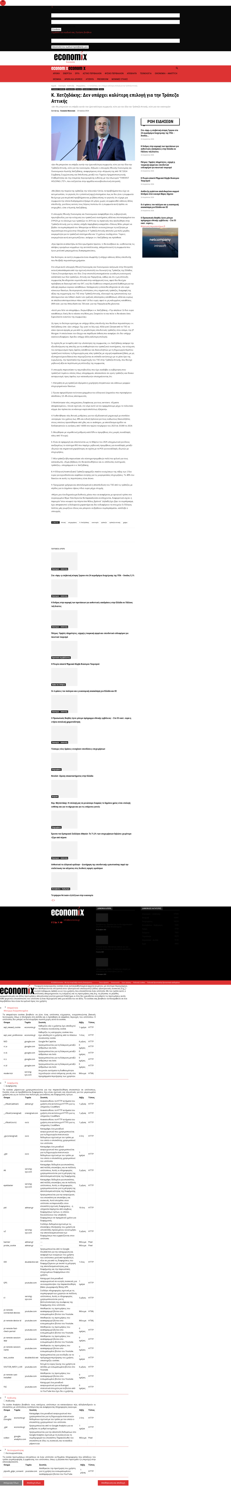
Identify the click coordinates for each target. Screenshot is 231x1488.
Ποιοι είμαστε (104, 983)
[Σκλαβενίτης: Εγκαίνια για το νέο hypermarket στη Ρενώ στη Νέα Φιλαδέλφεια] (115, 917)
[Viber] (95, 537)
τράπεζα (104, 522)
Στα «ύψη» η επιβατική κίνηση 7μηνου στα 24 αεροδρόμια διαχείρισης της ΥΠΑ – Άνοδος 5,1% (92, 575)
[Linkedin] (101, 537)
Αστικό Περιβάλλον (92, 73)
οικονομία (95, 522)
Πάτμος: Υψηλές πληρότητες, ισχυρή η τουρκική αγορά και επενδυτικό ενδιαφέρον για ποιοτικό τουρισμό (158, 165)
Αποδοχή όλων (34, 1483)
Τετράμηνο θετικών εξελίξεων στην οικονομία (72, 895)
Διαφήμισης (12, 1083)
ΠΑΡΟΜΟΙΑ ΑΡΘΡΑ (58, 549)
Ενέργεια (67, 73)
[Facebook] (73, 537)
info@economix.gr (72, 920)
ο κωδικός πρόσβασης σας (63, 26)
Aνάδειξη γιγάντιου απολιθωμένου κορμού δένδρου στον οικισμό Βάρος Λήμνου (160, 192)
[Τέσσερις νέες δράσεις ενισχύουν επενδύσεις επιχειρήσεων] (93, 735)
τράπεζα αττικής (114, 522)
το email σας (56, 44)
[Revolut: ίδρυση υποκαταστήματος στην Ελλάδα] (93, 762)
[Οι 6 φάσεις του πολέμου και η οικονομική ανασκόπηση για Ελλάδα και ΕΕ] (93, 677)
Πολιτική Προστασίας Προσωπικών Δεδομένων (163, 983)
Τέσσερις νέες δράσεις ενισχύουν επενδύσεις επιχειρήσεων (78, 749)
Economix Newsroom (67, 111)
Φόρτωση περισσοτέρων (152, 226)
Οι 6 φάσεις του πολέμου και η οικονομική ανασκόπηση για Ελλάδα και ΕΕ (84, 691)
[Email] (106, 537)
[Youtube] (61, 922)
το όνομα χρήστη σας (61, 18)
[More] (117, 537)
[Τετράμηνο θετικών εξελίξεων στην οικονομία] (93, 881)
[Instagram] (54, 922)
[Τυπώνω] (112, 537)
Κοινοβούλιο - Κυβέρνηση (90, 89)
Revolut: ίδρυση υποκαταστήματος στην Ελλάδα (72, 776)
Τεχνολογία (145, 73)
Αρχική (56, 73)
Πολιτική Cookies (139, 983)
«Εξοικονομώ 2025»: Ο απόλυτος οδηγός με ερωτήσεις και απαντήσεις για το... (113, 970)
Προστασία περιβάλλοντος (61, 658)
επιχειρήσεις (72, 522)
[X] (79, 537)
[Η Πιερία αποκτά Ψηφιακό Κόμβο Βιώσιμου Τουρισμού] (93, 650)
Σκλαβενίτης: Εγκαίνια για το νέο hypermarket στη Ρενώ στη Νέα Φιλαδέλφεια (114, 925)
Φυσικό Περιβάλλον (114, 73)
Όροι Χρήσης (126, 983)
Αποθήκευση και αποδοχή (113, 1483)
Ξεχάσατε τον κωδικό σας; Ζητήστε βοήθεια (71, 32)
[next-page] (54, 900)
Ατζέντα (90, 79)
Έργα (77, 73)
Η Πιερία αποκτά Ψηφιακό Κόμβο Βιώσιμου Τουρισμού (75, 664)
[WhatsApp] (90, 537)
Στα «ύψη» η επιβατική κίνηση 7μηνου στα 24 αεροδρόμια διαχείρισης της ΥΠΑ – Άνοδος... (159, 133)
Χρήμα (101, 89)
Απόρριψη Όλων (11, 1483)
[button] (177, 68)
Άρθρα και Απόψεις (73, 79)
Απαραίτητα (12, 1008)
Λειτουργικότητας (15, 1450)
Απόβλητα (132, 73)
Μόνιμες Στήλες (120, 79)
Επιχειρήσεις (80, 86)
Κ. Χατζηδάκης (84, 522)
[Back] (52, 7)
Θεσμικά (57, 79)
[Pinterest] (84, 537)
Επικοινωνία (115, 983)
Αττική (63, 522)
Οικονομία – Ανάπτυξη (166, 73)
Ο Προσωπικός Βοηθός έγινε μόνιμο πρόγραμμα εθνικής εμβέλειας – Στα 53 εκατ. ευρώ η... (158, 220)
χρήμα (125, 522)
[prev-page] (52, 900)
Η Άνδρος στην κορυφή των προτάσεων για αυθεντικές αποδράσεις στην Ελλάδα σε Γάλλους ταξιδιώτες (160, 149)
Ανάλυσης (11, 1398)
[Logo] (60, 69)
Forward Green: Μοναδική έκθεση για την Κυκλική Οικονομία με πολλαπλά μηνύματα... (114, 948)
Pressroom (102, 79)
